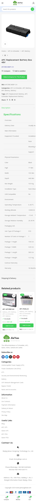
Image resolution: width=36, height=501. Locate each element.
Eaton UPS (5, 431)
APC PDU (5, 434)
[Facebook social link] (7, 100)
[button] (9, 326)
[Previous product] (3, 55)
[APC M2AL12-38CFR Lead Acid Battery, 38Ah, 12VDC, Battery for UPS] (27, 300)
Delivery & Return (7, 408)
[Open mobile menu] (2, 3)
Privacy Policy (6, 412)
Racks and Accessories (9, 389)
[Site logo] (18, 3)
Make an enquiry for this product (14, 77)
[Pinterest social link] (12, 100)
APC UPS (4, 427)
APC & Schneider (13, 51)
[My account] (34, 3)
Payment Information (8, 405)
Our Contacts (6, 401)
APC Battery (26, 51)
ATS (3, 372)
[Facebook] (3, 356)
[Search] (32, 9)
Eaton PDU (5, 438)
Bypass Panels (6, 386)
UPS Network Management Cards (12, 382)
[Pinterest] (18, 356)
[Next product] (7, 55)
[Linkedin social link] (15, 100)
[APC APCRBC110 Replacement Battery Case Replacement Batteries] (9, 300)
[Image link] (12, 338)
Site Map (4, 415)
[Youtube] (14, 356)
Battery (13, 90)
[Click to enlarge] (5, 44)
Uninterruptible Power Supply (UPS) (13, 365)
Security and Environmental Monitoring (14, 376)
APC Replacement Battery (15, 94)
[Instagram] (10, 356)
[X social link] (9, 100)
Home (4, 51)
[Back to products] (5, 55)
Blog (3, 424)
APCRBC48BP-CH (8, 67)
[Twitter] (6, 356)
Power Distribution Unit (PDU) (11, 369)
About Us (5, 398)
